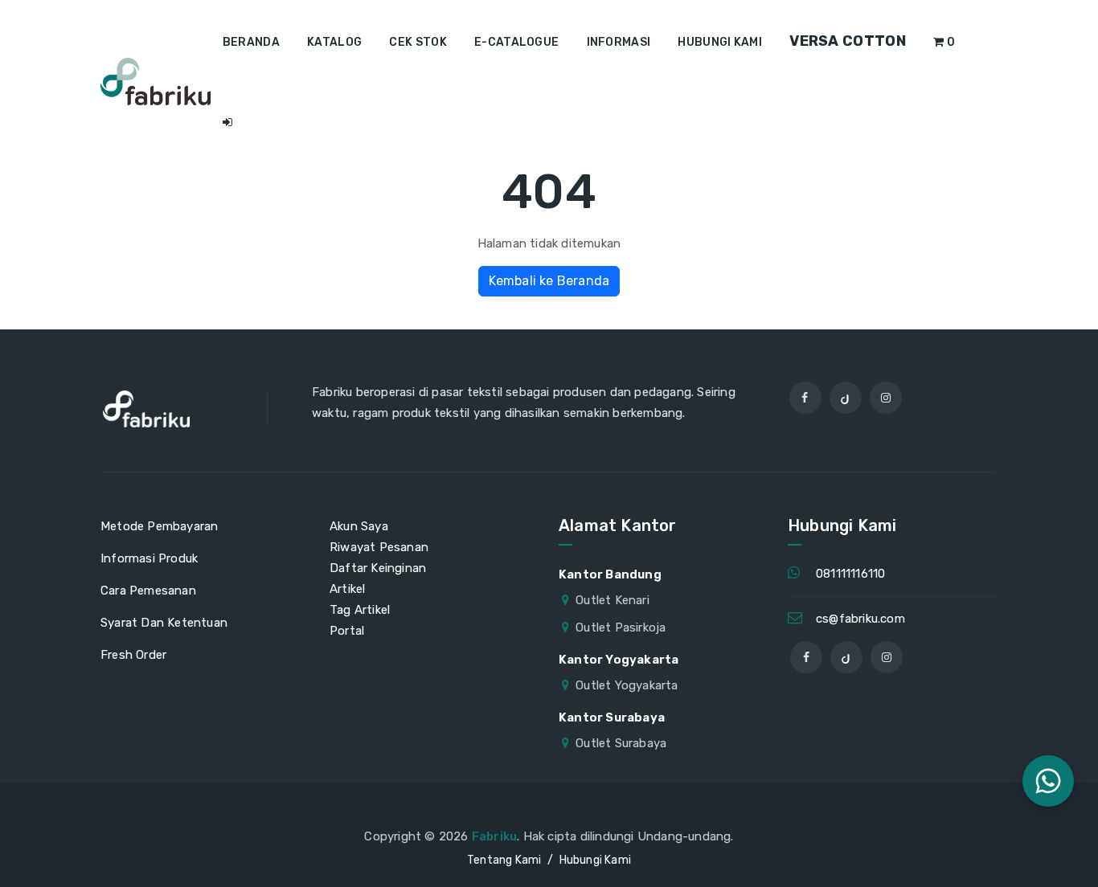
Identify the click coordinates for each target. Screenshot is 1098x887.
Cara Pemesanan (148, 590)
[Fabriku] (155, 81)
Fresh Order (133, 655)
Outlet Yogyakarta (627, 685)
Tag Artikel (360, 610)
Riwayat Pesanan (379, 547)
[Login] (227, 123)
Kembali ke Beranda (549, 280)
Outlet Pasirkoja (621, 627)
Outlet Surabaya (621, 743)
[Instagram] (886, 398)
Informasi (619, 42)
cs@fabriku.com (860, 618)
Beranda (251, 42)
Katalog (334, 42)
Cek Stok (417, 42)
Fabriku (494, 836)
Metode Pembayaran (159, 526)
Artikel (347, 589)
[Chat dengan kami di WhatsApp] (1048, 781)
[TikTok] (846, 398)
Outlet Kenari (612, 600)
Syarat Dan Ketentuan (163, 622)
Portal (347, 630)
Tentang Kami (504, 860)
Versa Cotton (847, 41)
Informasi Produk (149, 558)
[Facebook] (805, 398)
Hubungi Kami (720, 42)
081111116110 (850, 573)
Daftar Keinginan (378, 568)
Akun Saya (359, 526)
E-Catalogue (516, 42)
